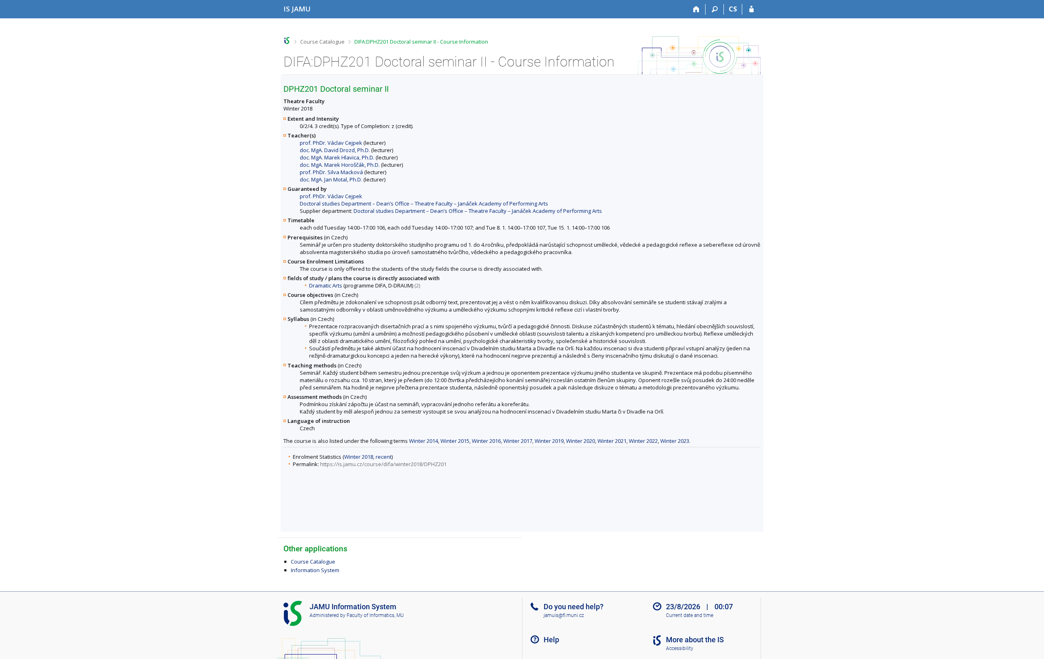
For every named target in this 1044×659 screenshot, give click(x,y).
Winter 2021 (611, 440)
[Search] (715, 9)
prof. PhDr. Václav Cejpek (331, 142)
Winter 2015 (454, 440)
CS (733, 8)
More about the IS (695, 639)
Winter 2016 (486, 440)
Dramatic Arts (325, 285)
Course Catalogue (322, 41)
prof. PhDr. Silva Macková (331, 172)
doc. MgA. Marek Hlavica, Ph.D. (337, 157)
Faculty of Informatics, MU (375, 615)
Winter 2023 (674, 440)
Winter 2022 (643, 440)
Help (551, 639)
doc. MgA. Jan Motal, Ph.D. (331, 179)
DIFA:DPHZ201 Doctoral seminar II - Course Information (421, 41)
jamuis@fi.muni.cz (564, 615)
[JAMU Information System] (286, 40)
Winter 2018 (358, 456)
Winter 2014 (423, 440)
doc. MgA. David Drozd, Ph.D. (335, 150)
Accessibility (679, 648)
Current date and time (689, 615)
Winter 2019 (549, 440)
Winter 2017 (517, 440)
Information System (315, 570)
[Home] (696, 9)
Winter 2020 (580, 440)
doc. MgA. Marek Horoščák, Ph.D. (340, 164)
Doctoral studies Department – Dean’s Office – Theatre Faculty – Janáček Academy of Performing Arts (424, 203)
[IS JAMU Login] (751, 9)
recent (384, 456)
